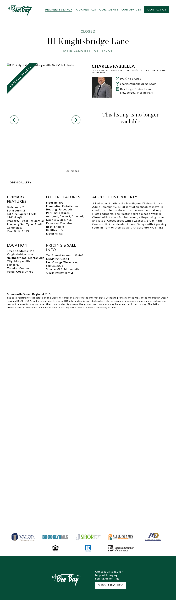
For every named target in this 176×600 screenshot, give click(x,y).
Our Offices (131, 9)
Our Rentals (86, 9)
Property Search (59, 9)
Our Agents (108, 9)
